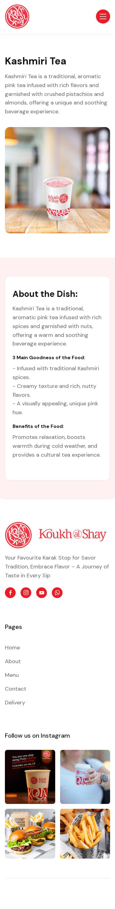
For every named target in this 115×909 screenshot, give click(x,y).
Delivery (15, 702)
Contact (15, 688)
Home (12, 647)
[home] (17, 16)
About (13, 661)
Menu (12, 675)
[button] (103, 16)
